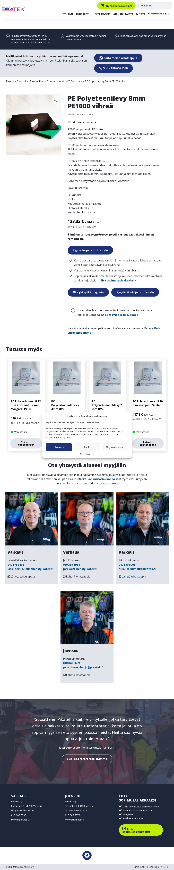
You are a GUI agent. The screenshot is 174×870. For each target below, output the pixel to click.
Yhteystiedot (157, 14)
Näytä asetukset (115, 447)
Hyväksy (59, 447)
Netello (164, 866)
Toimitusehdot (139, 866)
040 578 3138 (15, 564)
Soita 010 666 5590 (115, 68)
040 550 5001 (127, 564)
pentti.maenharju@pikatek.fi (83, 667)
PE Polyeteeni (74, 81)
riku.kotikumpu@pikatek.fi (137, 569)
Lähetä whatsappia (22, 576)
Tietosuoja (85, 454)
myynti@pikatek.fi (20, 819)
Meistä (140, 14)
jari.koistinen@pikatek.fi (80, 569)
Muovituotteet (37, 81)
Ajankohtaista (123, 14)
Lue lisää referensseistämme (87, 759)
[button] (55, 100)
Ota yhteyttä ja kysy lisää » (120, 315)
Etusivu (68, 14)
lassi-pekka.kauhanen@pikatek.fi (30, 569)
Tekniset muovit (56, 81)
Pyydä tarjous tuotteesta (90, 250)
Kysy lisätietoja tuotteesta (135, 292)
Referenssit (103, 14)
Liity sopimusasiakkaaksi (118, 5)
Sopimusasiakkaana (101, 479)
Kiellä (87, 447)
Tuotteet (82, 14)
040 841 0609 (71, 663)
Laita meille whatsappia (120, 58)
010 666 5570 (72, 815)
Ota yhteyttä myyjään (88, 292)
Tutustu (26, 443)
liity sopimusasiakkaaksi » (118, 280)
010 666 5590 (18, 815)
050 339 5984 (71, 564)
